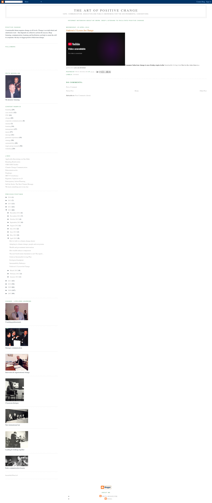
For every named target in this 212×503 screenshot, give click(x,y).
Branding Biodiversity (12, 162)
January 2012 (14, 277)
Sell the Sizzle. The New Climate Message (19, 184)
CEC (7, 115)
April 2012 (14, 238)
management (9, 129)
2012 (10, 210)
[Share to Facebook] (107, 72)
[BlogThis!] (102, 72)
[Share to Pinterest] (109, 72)
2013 (10, 207)
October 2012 (14, 219)
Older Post (203, 91)
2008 (10, 290)
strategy (8, 140)
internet (8, 123)
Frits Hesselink (110, 496)
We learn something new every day (16, 187)
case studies (9, 112)
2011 (10, 281)
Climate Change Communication (16, 167)
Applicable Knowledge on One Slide (17, 159)
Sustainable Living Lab (173, 65)
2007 (10, 293)
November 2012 (15, 216)
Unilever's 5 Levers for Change (19, 266)
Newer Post (69, 91)
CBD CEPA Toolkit (11, 164)
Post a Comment (71, 87)
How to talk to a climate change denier (22, 241)
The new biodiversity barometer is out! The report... (26, 254)
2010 (10, 284)
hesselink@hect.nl (11, 475)
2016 (10, 197)
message (8, 135)
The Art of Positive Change (106, 10)
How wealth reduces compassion (20, 250)
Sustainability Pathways (17, 263)
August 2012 (14, 225)
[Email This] (100, 72)
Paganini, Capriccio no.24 (14, 178)
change (76, 74)
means (7, 132)
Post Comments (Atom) (83, 95)
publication (70, 68)
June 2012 (13, 232)
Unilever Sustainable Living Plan (20, 257)
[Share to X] (105, 72)
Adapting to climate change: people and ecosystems (26, 244)
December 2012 (15, 213)
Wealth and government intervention (21, 247)
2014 (10, 203)
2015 (10, 200)
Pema (109, 499)
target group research (12, 146)
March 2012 (14, 270)
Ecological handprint (16, 260)
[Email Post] (97, 72)
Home (137, 91)
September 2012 (15, 222)
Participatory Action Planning (15, 181)
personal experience (12, 137)
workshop (8, 148)
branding (8, 110)
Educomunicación (11, 170)
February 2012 (15, 274)
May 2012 (13, 235)
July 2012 (13, 229)
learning (8, 126)
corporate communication (13, 121)
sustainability (9, 143)
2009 (10, 287)
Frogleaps (8, 173)
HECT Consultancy (11, 176)
